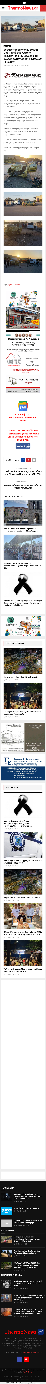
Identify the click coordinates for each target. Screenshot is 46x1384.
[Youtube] (26, 1359)
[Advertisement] (23, 1074)
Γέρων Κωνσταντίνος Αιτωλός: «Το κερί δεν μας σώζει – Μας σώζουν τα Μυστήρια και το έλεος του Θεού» (28, 1311)
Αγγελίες (37, 1377)
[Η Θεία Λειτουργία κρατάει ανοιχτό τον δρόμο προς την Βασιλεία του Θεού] (6, 1284)
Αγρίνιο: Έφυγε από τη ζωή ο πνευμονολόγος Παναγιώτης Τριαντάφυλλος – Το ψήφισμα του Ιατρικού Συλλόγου (23, 603)
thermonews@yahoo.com (32, 1352)
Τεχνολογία (7, 1188)
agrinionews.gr (14, 285)
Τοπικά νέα (7, 46)
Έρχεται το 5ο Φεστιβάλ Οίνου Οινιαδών (21, 677)
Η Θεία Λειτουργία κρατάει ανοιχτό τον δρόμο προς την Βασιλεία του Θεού (28, 1283)
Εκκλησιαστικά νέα (11, 1275)
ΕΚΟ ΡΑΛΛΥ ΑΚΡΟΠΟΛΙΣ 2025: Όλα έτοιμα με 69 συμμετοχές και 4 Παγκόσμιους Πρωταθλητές (27, 1265)
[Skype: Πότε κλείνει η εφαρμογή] (6, 1211)
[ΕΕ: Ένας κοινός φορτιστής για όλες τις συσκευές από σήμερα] (6, 1223)
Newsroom (10, 65)
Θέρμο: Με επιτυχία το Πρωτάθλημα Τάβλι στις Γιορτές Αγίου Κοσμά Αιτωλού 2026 (23, 933)
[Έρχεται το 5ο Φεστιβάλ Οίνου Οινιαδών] (23, 661)
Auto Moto (7, 1230)
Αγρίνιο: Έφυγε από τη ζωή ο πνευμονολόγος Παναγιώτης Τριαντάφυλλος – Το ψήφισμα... (18, 823)
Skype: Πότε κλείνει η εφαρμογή (26, 1208)
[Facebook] (19, 1359)
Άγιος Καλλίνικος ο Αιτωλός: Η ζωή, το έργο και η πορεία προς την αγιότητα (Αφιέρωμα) (29, 1297)
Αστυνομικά (8, 1380)
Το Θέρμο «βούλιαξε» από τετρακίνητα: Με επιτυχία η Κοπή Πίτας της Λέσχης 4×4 (27, 1239)
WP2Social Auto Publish (13, 1383)
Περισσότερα (25, 1380)
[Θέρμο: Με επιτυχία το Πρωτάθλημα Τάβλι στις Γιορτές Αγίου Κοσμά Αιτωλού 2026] (23, 916)
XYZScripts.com (35, 1383)
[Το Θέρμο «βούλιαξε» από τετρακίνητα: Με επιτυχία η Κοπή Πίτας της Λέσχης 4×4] (6, 1239)
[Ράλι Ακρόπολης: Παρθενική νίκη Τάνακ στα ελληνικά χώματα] (6, 1253)
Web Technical (27, 1372)
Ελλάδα (16, 1380)
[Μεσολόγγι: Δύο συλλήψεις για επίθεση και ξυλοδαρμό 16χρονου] (23, 845)
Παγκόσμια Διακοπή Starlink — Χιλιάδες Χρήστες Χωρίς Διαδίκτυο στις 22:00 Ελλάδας (28, 1196)
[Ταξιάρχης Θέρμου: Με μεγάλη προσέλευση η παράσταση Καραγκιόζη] (23, 696)
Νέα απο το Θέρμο (17, 1377)
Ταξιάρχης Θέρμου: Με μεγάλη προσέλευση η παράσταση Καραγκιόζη (22, 713)
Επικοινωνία (37, 1380)
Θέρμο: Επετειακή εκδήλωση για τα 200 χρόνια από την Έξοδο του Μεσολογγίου (21, 530)
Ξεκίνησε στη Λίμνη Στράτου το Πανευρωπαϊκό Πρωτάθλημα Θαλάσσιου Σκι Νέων (23, 565)
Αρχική (6, 1377)
